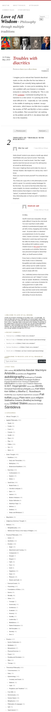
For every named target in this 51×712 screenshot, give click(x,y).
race (27, 397)
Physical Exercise (13, 651)
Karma (10, 592)
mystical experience (24, 395)
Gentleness (12, 607)
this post (36, 247)
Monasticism (11, 648)
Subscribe (42, 361)
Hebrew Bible (31, 386)
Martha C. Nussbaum (29, 391)
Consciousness (12, 670)
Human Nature (12, 698)
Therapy (10, 663)
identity (39, 386)
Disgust (11, 559)
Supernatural (11, 710)
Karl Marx (40, 388)
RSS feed (27, 328)
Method (8, 524)
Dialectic (11, 682)
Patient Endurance (14, 625)
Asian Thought (10, 454)
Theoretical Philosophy (13, 667)
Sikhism (11, 506)
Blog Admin (33, 69)
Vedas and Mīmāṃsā (15, 512)
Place (9, 438)
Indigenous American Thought (15, 521)
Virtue (9, 598)
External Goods (12, 583)
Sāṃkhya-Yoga (13, 503)
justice (33, 389)
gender (22, 386)
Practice (8, 639)
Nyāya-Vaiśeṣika (14, 500)
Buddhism (11, 457)
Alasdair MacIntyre (36, 370)
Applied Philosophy (12, 420)
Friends (10, 432)
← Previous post (19, 131)
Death (9, 423)
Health (10, 435)
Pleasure (11, 577)
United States (19, 403)
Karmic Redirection (13, 642)
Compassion (13, 553)
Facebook (31, 326)
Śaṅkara (40, 404)
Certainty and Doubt (15, 679)
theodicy (7, 404)
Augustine (31, 373)
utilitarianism (32, 404)
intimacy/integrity (24, 389)
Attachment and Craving (16, 550)
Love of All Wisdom (12, 19)
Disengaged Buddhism (32, 380)
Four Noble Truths (20, 383)
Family (10, 426)
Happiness (12, 571)
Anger (11, 547)
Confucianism (13, 473)
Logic (10, 685)
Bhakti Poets (13, 485)
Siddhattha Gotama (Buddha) (17, 400)
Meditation (11, 645)
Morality (10, 595)
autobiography (14, 376)
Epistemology (12, 676)
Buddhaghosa (29, 377)
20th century (8, 370)
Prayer (10, 654)
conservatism (18, 380)
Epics (10, 491)
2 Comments (45, 70)
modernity (8, 395)
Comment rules (8, 10)
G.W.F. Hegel (11, 386)
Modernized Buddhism (15, 466)
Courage (11, 601)
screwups (21, 95)
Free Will (10, 692)
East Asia (10, 470)
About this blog (19, 5)
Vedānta (11, 509)
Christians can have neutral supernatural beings (31, 339)
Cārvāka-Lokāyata (14, 488)
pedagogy (15, 398)
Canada (38, 377)
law (17, 391)
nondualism (35, 394)
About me (5, 5)
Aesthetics (11, 541)
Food (9, 429)
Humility (11, 616)
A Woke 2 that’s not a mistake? (25, 336)
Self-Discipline (13, 628)
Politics (10, 444)
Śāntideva (12, 407)
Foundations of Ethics (14, 589)
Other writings (24, 10)
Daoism (11, 476)
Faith (10, 562)
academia (19, 370)
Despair (11, 556)
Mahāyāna (12, 463)
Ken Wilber (9, 391)
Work (9, 450)
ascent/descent (20, 374)
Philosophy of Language (15, 704)
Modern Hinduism (14, 497)
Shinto (11, 479)
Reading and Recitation (15, 657)
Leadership (12, 619)
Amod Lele (23, 69)
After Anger (34, 5)
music (14, 394)
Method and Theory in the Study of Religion (20, 530)
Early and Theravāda (15, 460)
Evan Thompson (23, 382)
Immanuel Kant (10, 389)
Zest (10, 634)
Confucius (8, 380)
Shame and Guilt (14, 580)
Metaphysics (11, 701)
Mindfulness (12, 622)
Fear (10, 565)
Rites (9, 660)
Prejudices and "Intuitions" (17, 688)
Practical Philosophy (12, 535)
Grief (10, 568)
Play (9, 441)
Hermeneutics (12, 695)
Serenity (11, 631)
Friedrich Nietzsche (34, 384)
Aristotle (9, 373)
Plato (22, 397)
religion (39, 397)
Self (9, 707)
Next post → (43, 131)
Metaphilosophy (12, 527)
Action (9, 538)
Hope (10, 574)
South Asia (11, 482)
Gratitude (12, 610)
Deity (9, 673)
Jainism (11, 494)
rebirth (32, 398)
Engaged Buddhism (11, 382)
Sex (9, 447)
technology (37, 400)
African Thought (11, 416)
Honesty (11, 613)
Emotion (10, 544)
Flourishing (11, 586)
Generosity (12, 604)
